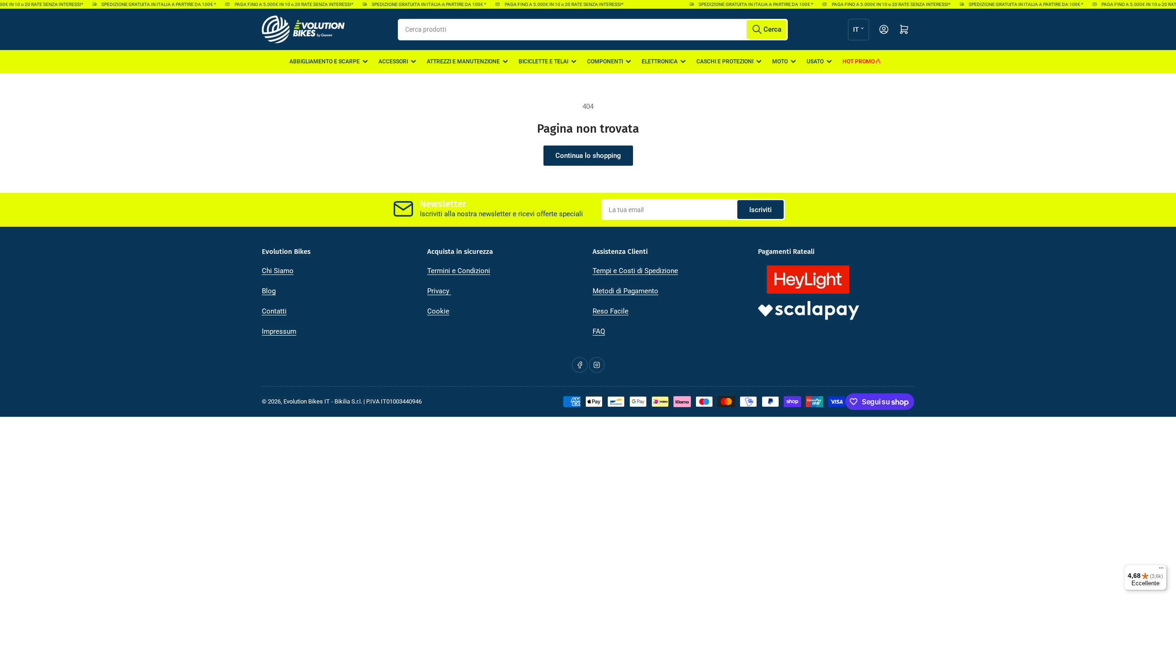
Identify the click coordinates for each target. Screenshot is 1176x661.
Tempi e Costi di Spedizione (635, 271)
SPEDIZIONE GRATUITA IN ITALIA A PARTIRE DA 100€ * (152, 4)
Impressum (279, 331)
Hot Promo (858, 61)
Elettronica (660, 61)
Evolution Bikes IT (306, 401)
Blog (269, 291)
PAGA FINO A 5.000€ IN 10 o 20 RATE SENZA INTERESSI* (287, 4)
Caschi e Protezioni (724, 61)
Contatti (274, 311)
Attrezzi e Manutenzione (463, 61)
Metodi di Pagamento (625, 291)
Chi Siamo (278, 271)
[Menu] (1161, 570)
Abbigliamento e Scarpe (324, 61)
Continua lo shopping (588, 155)
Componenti (605, 61)
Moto (780, 61)
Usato (815, 61)
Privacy (439, 291)
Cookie (438, 311)
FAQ (599, 331)
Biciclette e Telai (543, 61)
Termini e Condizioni (458, 271)
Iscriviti (760, 210)
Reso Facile (610, 311)
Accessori (393, 61)
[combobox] (593, 29)
